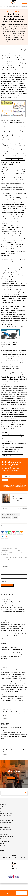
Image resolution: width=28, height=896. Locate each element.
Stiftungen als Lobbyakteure (15, 352)
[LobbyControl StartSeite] (14, 865)
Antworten (3, 615)
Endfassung (4, 130)
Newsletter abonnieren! (19, 893)
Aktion (3, 514)
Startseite (2, 5)
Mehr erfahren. (11, 778)
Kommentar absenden (6, 585)
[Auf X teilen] (6, 532)
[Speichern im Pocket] (13, 532)
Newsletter (3, 845)
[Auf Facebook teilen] (2, 532)
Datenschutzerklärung (10, 487)
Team (1, 806)
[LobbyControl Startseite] (13, 2)
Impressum (3, 852)
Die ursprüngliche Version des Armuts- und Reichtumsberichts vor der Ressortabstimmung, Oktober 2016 (14, 437)
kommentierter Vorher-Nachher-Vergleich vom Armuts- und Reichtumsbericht (13, 158)
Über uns (2, 802)
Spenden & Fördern (5, 827)
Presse (2, 843)
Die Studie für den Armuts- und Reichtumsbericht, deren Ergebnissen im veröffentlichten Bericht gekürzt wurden (12, 454)
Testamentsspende (4, 841)
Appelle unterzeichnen (5, 848)
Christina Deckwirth (11, 42)
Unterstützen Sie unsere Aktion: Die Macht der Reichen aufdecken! (12, 246)
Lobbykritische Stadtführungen (7, 815)
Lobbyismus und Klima (5, 822)
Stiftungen (15, 517)
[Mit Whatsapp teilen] (9, 532)
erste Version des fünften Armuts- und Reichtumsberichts (13, 127)
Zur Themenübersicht (22, 508)
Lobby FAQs (3, 804)
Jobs (1, 811)
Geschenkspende (4, 834)
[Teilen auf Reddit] (6, 536)
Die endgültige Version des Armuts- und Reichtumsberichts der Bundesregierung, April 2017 (14, 443)
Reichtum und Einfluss (9, 5)
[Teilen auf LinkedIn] (2, 536)
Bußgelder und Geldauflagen (7, 836)
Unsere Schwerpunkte (5, 818)
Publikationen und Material (6, 813)
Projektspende (3, 839)
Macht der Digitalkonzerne (6, 825)
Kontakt (2, 850)
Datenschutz (15, 868)
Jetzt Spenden (3, 832)
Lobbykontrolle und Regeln (6, 820)
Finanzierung (3, 809)
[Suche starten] (25, 793)
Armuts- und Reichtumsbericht (12, 514)
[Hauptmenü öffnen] (6, 2)
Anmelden (5, 479)
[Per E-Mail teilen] (17, 532)
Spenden (24, 2)
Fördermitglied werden (5, 829)
